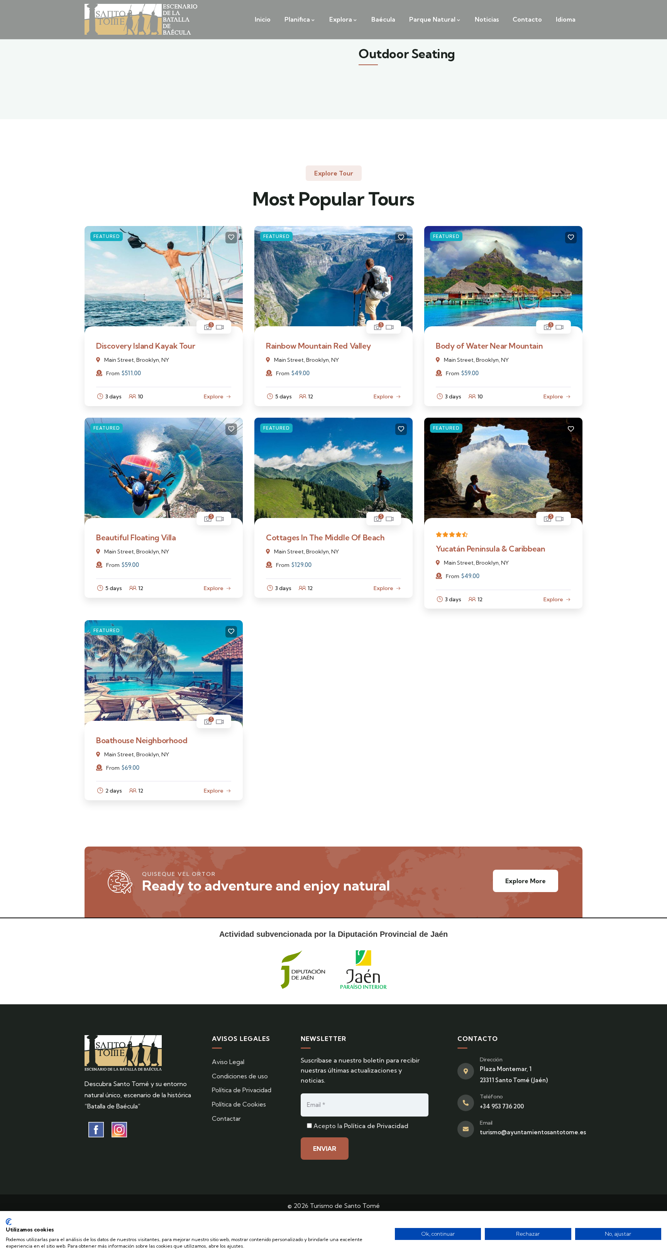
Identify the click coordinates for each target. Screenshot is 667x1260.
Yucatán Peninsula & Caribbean (490, 548)
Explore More (525, 881)
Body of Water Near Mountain (489, 346)
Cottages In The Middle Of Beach (325, 537)
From (113, 373)
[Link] (164, 231)
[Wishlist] (231, 237)
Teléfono (491, 1096)
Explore (213, 396)
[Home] (141, 19)
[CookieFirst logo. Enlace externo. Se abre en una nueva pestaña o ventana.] (9, 1221)
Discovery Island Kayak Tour (145, 346)
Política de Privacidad (376, 1126)
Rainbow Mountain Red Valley (318, 346)
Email (486, 1122)
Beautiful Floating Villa (136, 537)
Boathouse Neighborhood (141, 740)
